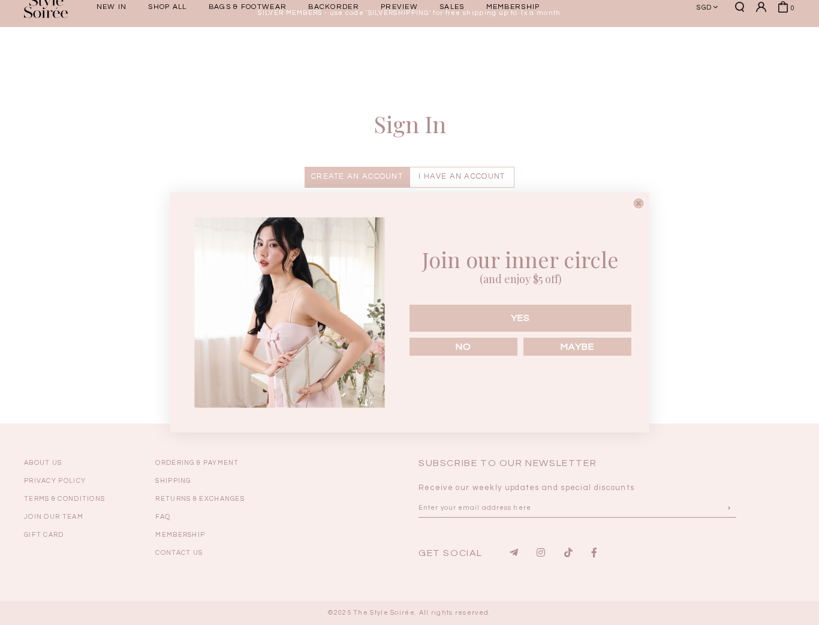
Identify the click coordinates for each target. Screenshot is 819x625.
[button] (718, 50)
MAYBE (577, 346)
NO (463, 346)
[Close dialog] (638, 203)
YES (520, 318)
